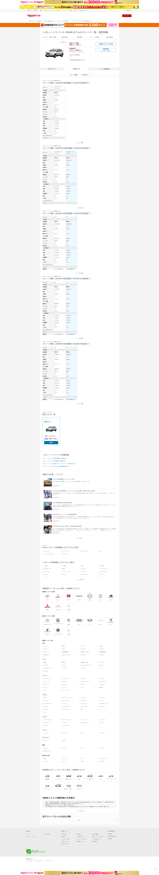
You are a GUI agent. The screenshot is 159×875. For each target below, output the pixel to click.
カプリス (64, 574)
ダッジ (82, 687)
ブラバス (83, 668)
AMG (45, 662)
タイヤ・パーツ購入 (81, 839)
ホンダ (82, 646)
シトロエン (46, 733)
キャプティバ (65, 551)
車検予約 (63, 836)
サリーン (83, 684)
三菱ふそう (46, 654)
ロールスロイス (48, 703)
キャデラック (47, 678)
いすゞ (64, 649)
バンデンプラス (66, 706)
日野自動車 (103, 652)
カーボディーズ (104, 703)
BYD (45, 758)
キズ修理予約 (80, 836)
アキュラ (102, 654)
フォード (64, 681)
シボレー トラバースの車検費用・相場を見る (54, 461)
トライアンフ (65, 709)
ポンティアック (85, 681)
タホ (101, 551)
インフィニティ (66, 690)
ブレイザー (65, 554)
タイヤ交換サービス (96, 839)
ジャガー (83, 697)
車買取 (64, 37)
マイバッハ (65, 668)
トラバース (74, 21)
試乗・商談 (63, 834)
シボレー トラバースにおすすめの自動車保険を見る (55, 466)
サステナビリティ (50, 860)
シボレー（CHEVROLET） (63, 21)
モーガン (46, 706)
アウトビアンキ (66, 719)
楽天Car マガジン (65, 841)
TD (82, 758)
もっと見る (78, 142)
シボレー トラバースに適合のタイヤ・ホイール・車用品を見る (58, 463)
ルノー (82, 733)
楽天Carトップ (32, 21)
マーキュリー (103, 681)
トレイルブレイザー (49, 554)
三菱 (101, 646)
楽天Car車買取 (95, 834)
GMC (101, 687)
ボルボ (64, 740)
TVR (45, 697)
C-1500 (45, 565)
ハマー (45, 690)
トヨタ (45, 646)
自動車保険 (94, 841)
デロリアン (65, 684)
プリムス (102, 684)
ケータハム (84, 703)
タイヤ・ (94, 37)
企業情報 (110, 834)
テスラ (45, 687)
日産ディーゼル (85, 652)
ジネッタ (64, 703)
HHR (82, 565)
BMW (63, 662)
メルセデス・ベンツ (49, 668)
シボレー (102, 678)
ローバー (102, 700)
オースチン (103, 706)
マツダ (45, 649)
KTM (82, 761)
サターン (83, 678)
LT (66, 217)
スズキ (101, 649)
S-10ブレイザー (48, 568)
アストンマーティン (67, 697)
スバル (82, 649)
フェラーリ (103, 719)
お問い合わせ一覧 (39, 860)
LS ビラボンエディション (58, 152)
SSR (63, 568)
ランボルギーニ (85, 722)
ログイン (128, 15)
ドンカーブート (104, 758)
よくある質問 (46, 834)
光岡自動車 (65, 652)
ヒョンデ (46, 748)
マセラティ (46, 722)
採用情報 (110, 838)
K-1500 (102, 565)
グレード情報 (73, 75)
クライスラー (65, 678)
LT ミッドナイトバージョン (58, 87)
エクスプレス (103, 571)
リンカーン (46, 684)
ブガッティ (103, 733)
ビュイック (46, 681)
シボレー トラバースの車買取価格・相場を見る (54, 458)
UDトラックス (66, 654)
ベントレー (46, 700)
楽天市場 (129, 10)
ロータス (83, 700)
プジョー (64, 733)
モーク (45, 712)
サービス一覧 (29, 860)
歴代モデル (86, 75)
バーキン (46, 761)
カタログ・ (49, 37)
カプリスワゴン (85, 574)
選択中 (51, 442)
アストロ (83, 568)
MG (82, 709)
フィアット (84, 719)
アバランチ (46, 551)
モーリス (46, 709)
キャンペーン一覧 (30, 836)
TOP (27, 834)
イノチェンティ (66, 725)
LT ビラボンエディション (69, 152)
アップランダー (104, 568)
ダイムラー (103, 697)
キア (82, 748)
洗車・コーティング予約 (97, 836)
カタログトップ (52, 69)
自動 (109, 37)
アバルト (46, 725)
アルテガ (46, 671)
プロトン (64, 758)
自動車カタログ (80, 841)
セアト (64, 761)
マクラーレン (84, 706)
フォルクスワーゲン (86, 665)
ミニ (101, 668)
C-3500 (64, 565)
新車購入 (79, 834)
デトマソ (102, 722)
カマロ (101, 574)
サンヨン (102, 748)
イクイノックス (66, 571)
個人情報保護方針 (112, 836)
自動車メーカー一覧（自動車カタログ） (46, 21)
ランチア (64, 722)
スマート (102, 662)
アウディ (46, 665)
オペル (64, 665)
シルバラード (84, 551)
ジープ (64, 687)
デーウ (64, 748)
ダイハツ (46, 652)
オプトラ (46, 574)
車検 (79, 37)
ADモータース (47, 751)
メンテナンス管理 (65, 839)
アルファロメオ (48, 719)
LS (55, 217)
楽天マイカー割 (64, 843)
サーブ (45, 740)
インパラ (83, 571)
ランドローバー (66, 700)
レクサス (83, 654)
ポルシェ (102, 665)
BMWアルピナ (84, 662)
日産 (63, 646)
